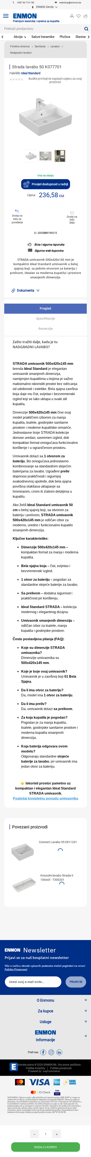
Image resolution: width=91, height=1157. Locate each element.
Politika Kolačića (35, 1068)
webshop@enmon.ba (70, 2)
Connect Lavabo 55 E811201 (58, 842)
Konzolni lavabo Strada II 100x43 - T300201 (56, 877)
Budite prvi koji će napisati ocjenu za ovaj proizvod (55, 80)
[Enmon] (12, 950)
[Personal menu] (71, 15)
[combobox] (40, 28)
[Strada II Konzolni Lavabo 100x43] (24, 885)
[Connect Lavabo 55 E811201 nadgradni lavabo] (22, 851)
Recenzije (46, 328)
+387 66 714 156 (25, 2)
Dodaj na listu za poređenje (17, 219)
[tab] (45, 309)
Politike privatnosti (16, 969)
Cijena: (31, 195)
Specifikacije (45, 318)
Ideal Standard (30, 73)
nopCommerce (50, 1071)
